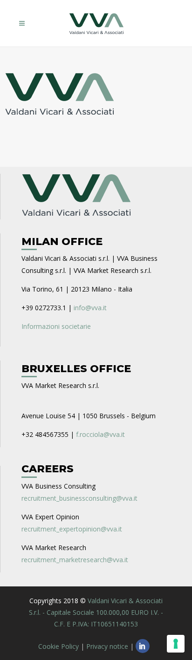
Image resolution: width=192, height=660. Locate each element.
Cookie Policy (58, 646)
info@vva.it (90, 307)
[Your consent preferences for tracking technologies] (176, 644)
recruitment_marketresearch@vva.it (74, 559)
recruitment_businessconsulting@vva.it (79, 498)
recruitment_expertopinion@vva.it (71, 528)
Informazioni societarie (56, 326)
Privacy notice (107, 646)
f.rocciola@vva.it (100, 434)
